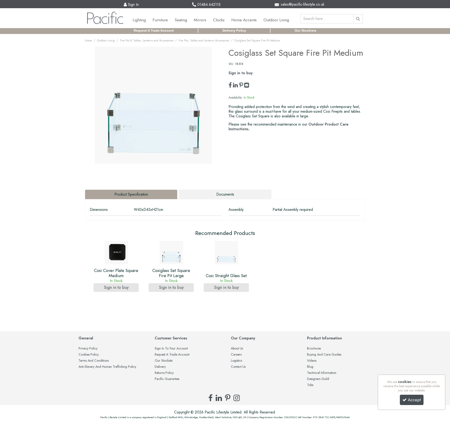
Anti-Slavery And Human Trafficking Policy (107, 367)
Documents (225, 194)
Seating (181, 20)
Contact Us (238, 367)
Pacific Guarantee (167, 379)
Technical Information (321, 373)
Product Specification (131, 194)
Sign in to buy (241, 73)
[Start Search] (358, 18)
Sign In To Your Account (171, 348)
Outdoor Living (276, 20)
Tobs (310, 385)
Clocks (219, 20)
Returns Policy (164, 373)
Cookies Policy (89, 355)
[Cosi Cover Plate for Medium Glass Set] (116, 252)
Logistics (236, 361)
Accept (414, 400)
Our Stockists (305, 30)
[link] (230, 85)
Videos (311, 361)
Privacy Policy (88, 348)
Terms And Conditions (94, 361)
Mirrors (200, 20)
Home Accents (244, 20)
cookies (405, 381)
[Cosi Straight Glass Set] (226, 252)
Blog (310, 367)
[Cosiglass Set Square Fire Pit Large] (171, 252)
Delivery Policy (234, 30)
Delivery (160, 367)
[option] (116, 272)
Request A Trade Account (154, 30)
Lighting (139, 20)
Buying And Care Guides (324, 355)
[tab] (131, 194)
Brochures (314, 348)
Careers (236, 355)
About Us (237, 348)
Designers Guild (318, 379)
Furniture (160, 20)
